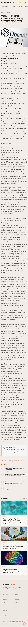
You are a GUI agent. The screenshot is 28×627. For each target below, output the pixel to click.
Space (3, 604)
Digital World (4, 6)
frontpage (7, 12)
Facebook (4, 610)
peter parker (5, 24)
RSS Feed (4, 615)
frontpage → (24, 498)
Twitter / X (4, 613)
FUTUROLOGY (7, 2)
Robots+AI (20, 6)
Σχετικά (16, 594)
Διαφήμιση (17, 599)
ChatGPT (4, 460)
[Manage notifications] (24, 623)
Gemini (10, 460)
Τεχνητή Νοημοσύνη (18, 460)
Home (2, 12)
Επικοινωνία (17, 597)
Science (13, 6)
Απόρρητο (17, 602)
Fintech (4, 602)
